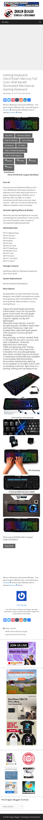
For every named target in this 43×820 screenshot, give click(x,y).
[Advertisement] (21, 47)
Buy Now (8, 135)
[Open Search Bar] (40, 22)
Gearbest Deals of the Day (15, 634)
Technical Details (23, 135)
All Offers (21, 145)
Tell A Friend (27, 140)
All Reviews (9, 145)
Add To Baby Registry (13, 155)
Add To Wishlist (11, 140)
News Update (10, 628)
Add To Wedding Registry (15, 150)
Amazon (6, 110)
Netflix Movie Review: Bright (16, 631)
